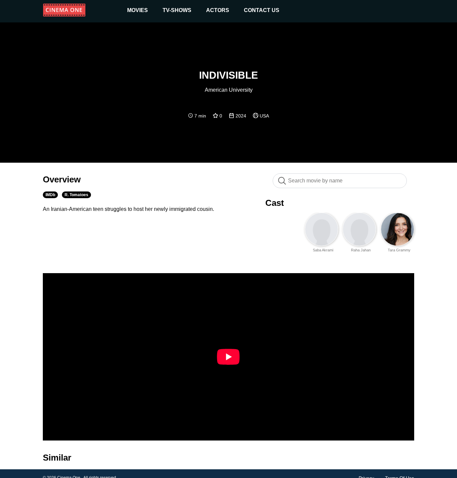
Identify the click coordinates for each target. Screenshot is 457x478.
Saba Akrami (323, 250)
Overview (62, 179)
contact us (261, 10)
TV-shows (177, 10)
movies (137, 10)
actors (217, 10)
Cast (274, 203)
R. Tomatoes (76, 194)
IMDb (50, 194)
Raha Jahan (361, 250)
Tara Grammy (399, 250)
